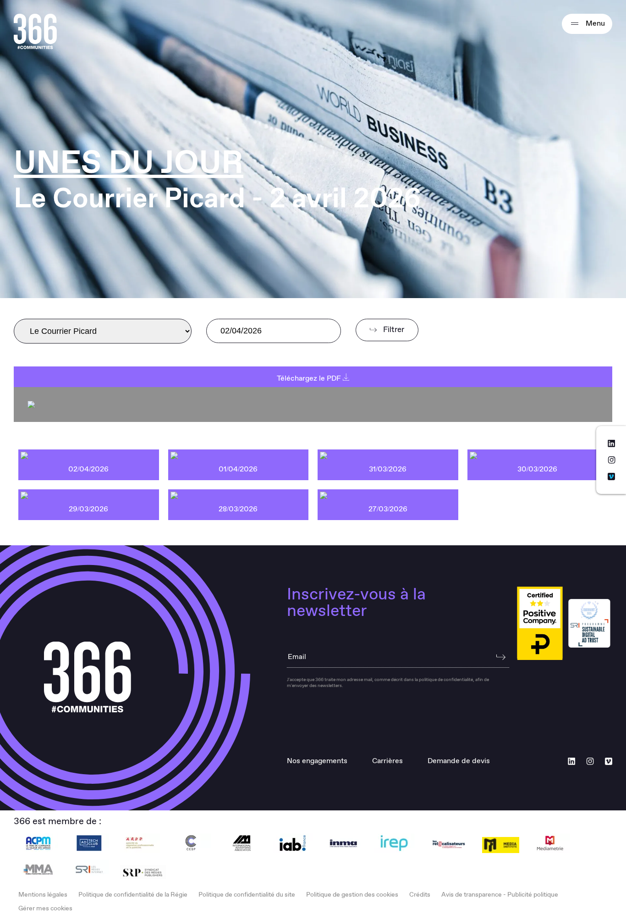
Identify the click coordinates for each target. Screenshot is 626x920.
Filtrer (392, 330)
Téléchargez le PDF (310, 378)
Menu (594, 23)
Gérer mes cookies (45, 908)
